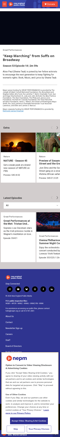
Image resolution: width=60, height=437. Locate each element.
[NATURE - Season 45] (18, 142)
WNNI (41, 303)
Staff (8, 340)
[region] (29, 393)
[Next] (57, 128)
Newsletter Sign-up (14, 328)
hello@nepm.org (12, 311)
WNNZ (20, 303)
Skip (16, 429)
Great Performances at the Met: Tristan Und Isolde (16, 223)
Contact (9, 322)
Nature (6, 156)
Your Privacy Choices (39, 429)
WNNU (26, 303)
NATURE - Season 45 (15, 160)
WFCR (14, 303)
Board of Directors (14, 346)
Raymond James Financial (13, 111)
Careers (9, 334)
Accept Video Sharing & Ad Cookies (29, 421)
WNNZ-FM (34, 303)
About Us (10, 316)
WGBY (8, 303)
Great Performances (12, 50)
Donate (51, 4)
